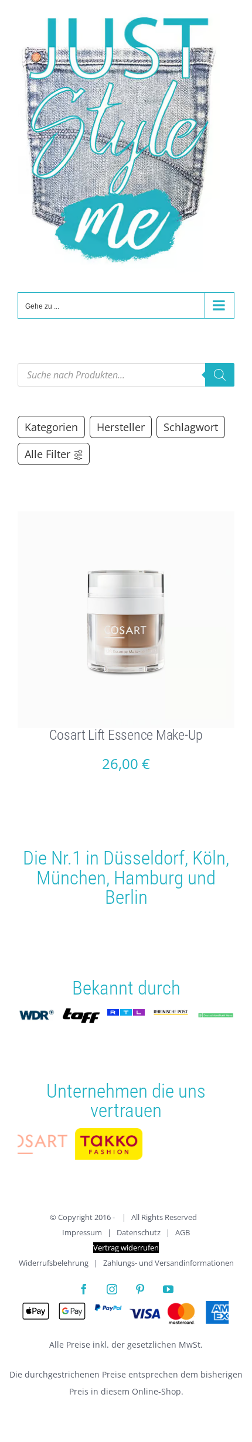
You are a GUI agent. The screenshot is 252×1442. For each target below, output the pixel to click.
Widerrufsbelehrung (53, 1264)
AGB (182, 1234)
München (71, 877)
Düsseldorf (144, 857)
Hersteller (121, 427)
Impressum (82, 1234)
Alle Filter (47, 454)
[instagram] (112, 1291)
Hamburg (148, 877)
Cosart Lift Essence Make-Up (126, 735)
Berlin (126, 897)
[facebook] (84, 1291)
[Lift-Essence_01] (126, 516)
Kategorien (51, 427)
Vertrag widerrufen (126, 1249)
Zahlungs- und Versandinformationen (168, 1264)
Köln (209, 857)
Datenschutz (139, 1234)
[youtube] (168, 1291)
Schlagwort (191, 427)
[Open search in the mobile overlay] (126, 375)
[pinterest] (140, 1291)
